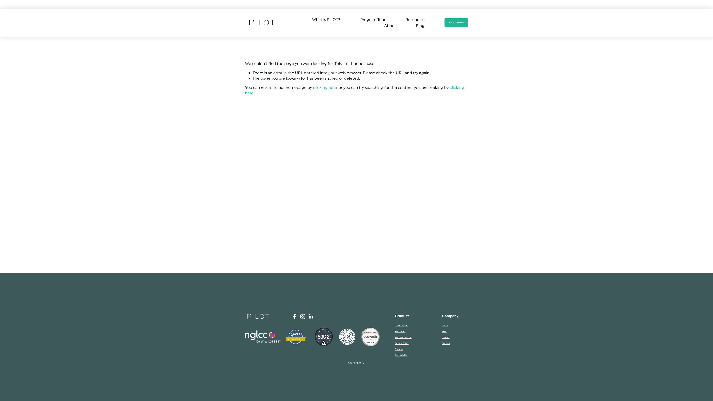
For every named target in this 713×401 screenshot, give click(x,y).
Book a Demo (456, 22)
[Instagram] (302, 316)
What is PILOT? (326, 19)
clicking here (325, 87)
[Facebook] (294, 316)
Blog (420, 25)
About (390, 25)
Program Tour (372, 19)
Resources (414, 19)
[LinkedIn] (310, 316)
